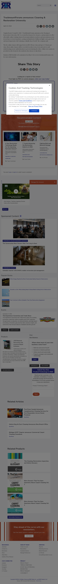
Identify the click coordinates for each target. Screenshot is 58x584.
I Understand (34, 110)
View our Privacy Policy (35, 106)
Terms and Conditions (25, 101)
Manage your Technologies (21, 110)
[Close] (49, 85)
